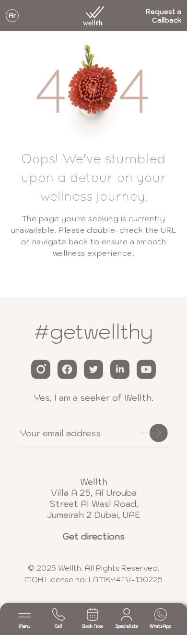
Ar (12, 16)
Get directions (94, 536)
